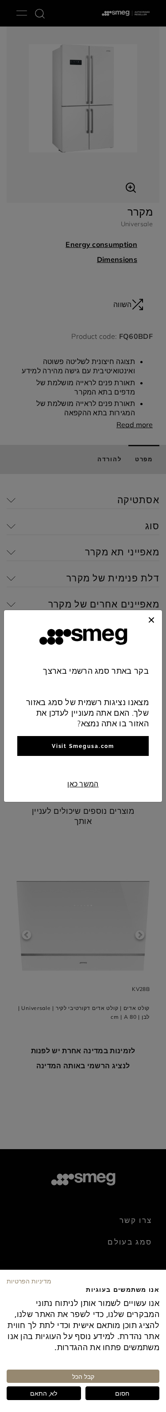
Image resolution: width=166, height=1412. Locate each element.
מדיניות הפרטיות (29, 1280)
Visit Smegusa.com (83, 746)
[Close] (151, 619)
